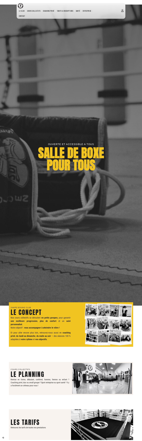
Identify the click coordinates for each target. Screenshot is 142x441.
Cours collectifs (33, 11)
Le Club (22, 11)
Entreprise (87, 11)
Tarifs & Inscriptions (65, 11)
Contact (22, 16)
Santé (78, 11)
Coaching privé (48, 11)
